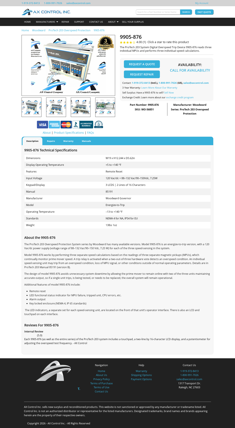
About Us (101, 375)
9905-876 (99, 30)
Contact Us (96, 21)
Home (27, 21)
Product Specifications (69, 132)
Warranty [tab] (68, 141)
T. (79, 389)
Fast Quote (204, 12)
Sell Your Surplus (133, 21)
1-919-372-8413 (31, 3)
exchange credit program (180, 97)
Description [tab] (32, 141)
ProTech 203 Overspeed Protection (69, 30)
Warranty (141, 371)
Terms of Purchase (101, 383)
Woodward (38, 30)
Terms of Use (101, 387)
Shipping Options (141, 375)
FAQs (90, 132)
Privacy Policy (101, 379)
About (112, 21)
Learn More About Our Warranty (159, 87)
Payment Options (141, 379)
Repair (65, 21)
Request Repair (142, 74)
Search (186, 12)
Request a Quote (142, 64)
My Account (201, 3)
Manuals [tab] (86, 141)
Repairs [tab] (51, 141)
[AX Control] (53, 370)
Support (79, 21)
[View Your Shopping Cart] (211, 3)
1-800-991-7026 (53, 3)
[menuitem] (27, 22)
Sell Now (169, 92)
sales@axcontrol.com (78, 3)
